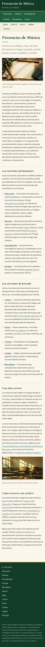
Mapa (5, 24)
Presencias (18, 3)
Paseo (22, 24)
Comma (31, 24)
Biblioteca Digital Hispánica (29, 452)
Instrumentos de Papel (14, 203)
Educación (7, 14)
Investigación (29, 14)
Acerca (27, 19)
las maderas (20, 330)
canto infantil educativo (29, 316)
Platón (27, 227)
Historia (18, 14)
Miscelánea (17, 19)
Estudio (6, 19)
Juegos (6, 29)
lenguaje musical (32, 269)
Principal (5, 615)
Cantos (13, 24)
